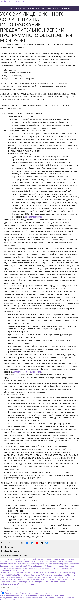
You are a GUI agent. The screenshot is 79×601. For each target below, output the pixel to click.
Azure (33, 573)
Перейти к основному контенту (12, 1)
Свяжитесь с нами (56, 595)
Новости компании (49, 582)
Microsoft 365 (25, 559)
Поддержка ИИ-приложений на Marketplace (22, 577)
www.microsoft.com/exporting (27, 372)
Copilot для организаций (10, 559)
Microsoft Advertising (66, 573)
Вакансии (14, 582)
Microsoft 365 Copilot (8, 575)
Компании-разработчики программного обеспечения (53, 579)
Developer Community (10, 551)
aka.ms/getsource (33, 217)
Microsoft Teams (23, 575)
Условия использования (64, 597)
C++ (25, 555)
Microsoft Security (23, 573)
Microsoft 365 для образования (32, 566)
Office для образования (54, 566)
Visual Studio (12, 555)
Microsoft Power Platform (20, 579)
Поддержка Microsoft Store (55, 561)
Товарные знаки (6, 600)
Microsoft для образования (36, 564)
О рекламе (17, 600)
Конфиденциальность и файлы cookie (15, 597)
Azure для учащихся (17, 570)
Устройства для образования (59, 564)
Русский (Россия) (6, 591)
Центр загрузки (37, 561)
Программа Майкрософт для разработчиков (49, 575)
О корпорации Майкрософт (30, 582)
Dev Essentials (7, 547)
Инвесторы (33, 584)
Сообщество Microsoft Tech (52, 577)
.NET (21, 555)
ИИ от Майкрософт (7, 573)
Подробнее (66, 9)
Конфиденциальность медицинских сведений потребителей (24, 595)
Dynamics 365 (40, 573)
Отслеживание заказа (16, 564)
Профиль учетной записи (20, 561)
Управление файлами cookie (42, 597)
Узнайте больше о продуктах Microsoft (47, 559)
